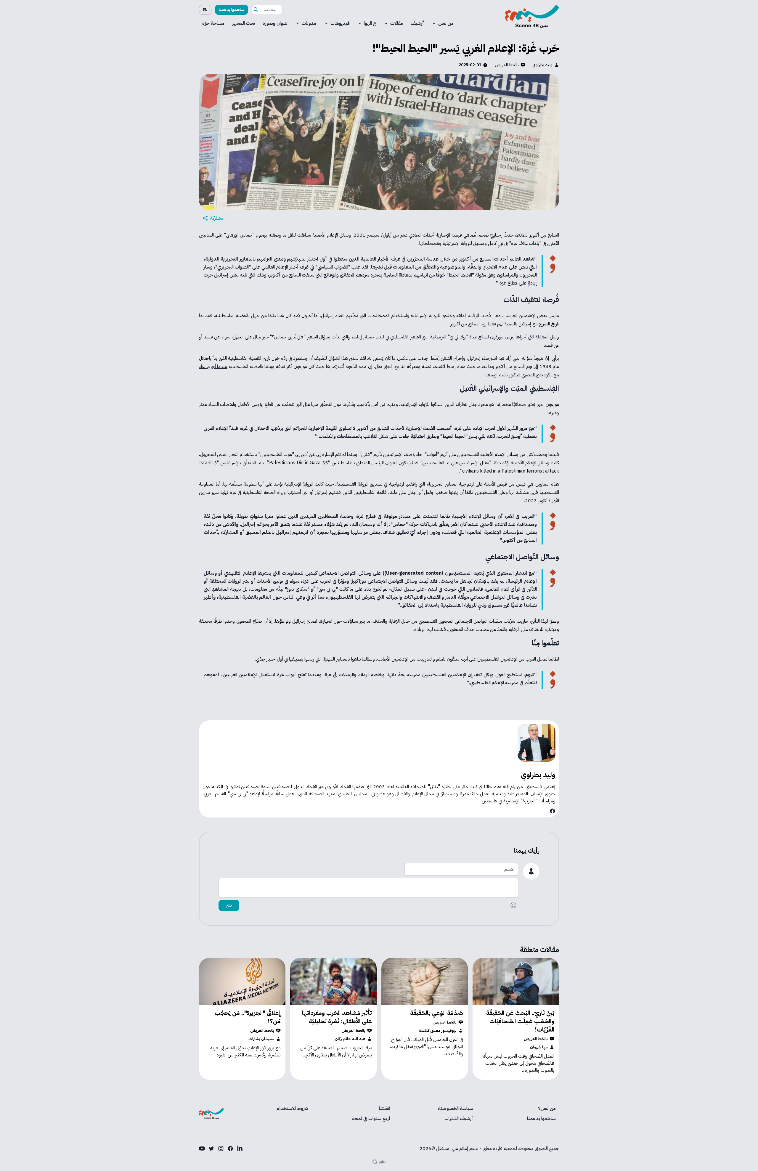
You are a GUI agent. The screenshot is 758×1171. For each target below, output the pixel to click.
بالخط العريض (507, 65)
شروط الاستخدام (292, 1108)
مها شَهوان (539, 1047)
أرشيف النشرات (458, 1118)
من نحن (446, 23)
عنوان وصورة (275, 23)
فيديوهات (340, 23)
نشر (229, 905)
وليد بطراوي (542, 65)
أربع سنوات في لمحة (371, 1118)
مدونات (309, 23)
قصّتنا (385, 1108)
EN (205, 9)
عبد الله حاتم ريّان (350, 1039)
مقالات (396, 23)
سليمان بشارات (261, 1039)
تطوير (382, 1161)
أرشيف (417, 23)
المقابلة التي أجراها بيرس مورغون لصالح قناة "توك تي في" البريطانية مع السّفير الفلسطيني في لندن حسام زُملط (451, 336)
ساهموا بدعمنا (231, 10)
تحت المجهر (243, 23)
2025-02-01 (470, 65)
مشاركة (217, 218)
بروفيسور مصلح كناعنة (438, 1031)
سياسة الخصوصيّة (455, 1108)
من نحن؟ (547, 1108)
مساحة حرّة (213, 23)
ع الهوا (370, 23)
